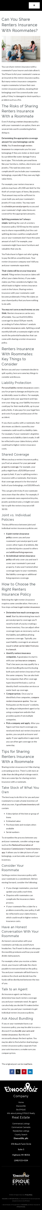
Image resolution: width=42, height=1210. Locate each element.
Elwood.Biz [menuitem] (21, 1106)
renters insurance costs (14, 328)
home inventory (29, 804)
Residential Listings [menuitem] (21, 1131)
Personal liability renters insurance (17, 387)
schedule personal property (16, 206)
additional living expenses (21, 552)
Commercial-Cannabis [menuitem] (21, 1127)
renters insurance (24, 121)
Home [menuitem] (21, 1102)
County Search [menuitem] (21, 1135)
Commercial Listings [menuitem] (21, 1124)
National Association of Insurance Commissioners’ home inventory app (21, 849)
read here (27, 1064)
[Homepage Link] (21, 1087)
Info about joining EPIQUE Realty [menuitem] (21, 1113)
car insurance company (25, 660)
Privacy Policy (28, 1194)
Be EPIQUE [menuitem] (21, 1110)
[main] (21, 545)
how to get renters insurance (26, 607)
